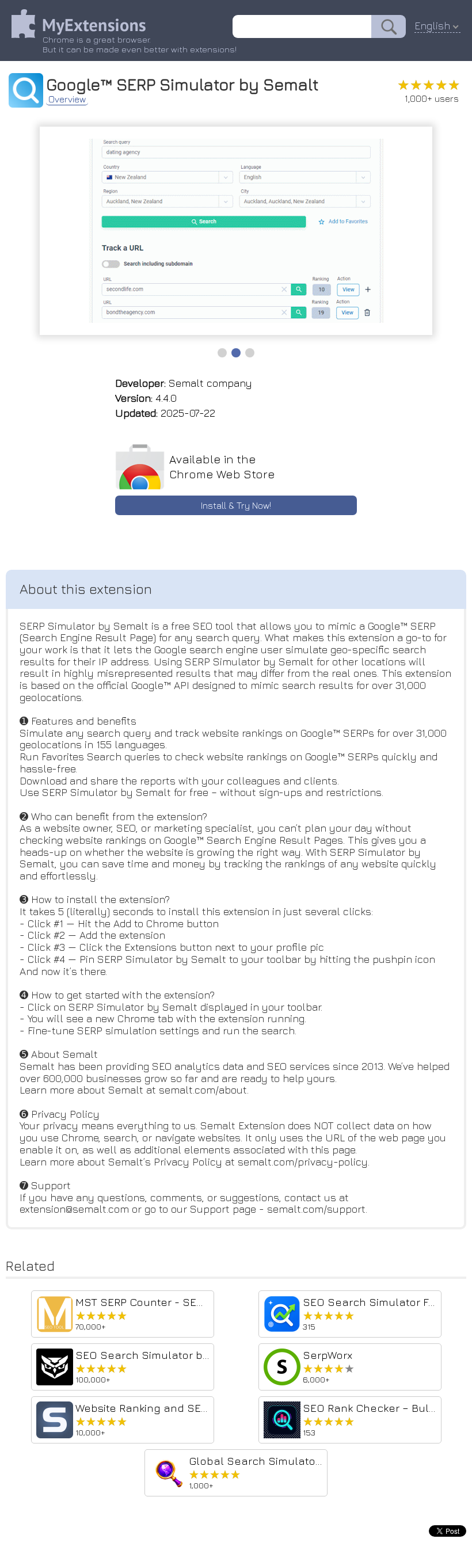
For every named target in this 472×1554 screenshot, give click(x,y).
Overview (67, 99)
